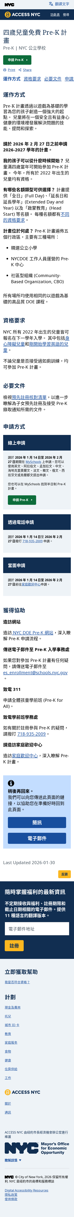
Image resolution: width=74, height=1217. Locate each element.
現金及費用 (13, 1007)
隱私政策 (11, 1195)
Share (27, 69)
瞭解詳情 (11, 1160)
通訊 (8, 1112)
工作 (8, 1078)
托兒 (8, 1016)
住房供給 (11, 1069)
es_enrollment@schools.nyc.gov (35, 672)
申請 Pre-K (15, 60)
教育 (8, 1034)
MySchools (33, 462)
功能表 (55, 15)
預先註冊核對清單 (29, 397)
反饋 (64, 874)
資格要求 (32, 79)
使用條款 (11, 1199)
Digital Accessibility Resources (26, 1190)
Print (11, 70)
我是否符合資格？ (17, 982)
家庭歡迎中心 (31, 584)
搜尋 (66, 15)
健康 (8, 1060)
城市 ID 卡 (12, 1025)
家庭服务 (11, 1042)
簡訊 (37, 822)
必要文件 (53, 79)
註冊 (14, 945)
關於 (8, 1103)
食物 (8, 1051)
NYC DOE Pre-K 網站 (32, 632)
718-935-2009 (32, 541)
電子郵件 (37, 838)
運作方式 (12, 79)
